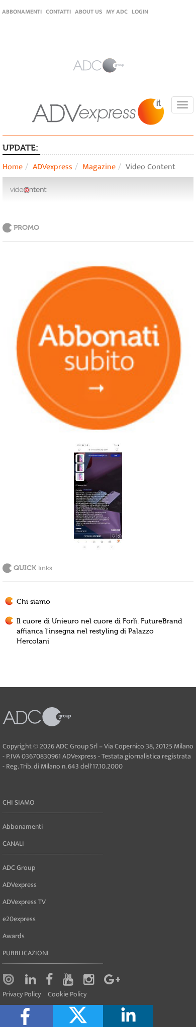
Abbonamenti (22, 12)
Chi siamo (33, 602)
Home (13, 167)
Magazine (99, 167)
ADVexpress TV (24, 902)
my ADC (117, 12)
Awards (14, 936)
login (140, 12)
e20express (19, 919)
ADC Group (19, 867)
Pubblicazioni (26, 953)
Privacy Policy (22, 994)
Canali (13, 843)
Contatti (58, 12)
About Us (88, 12)
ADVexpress (52, 167)
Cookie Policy (67, 994)
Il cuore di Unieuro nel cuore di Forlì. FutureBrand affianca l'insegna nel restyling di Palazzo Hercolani (99, 631)
